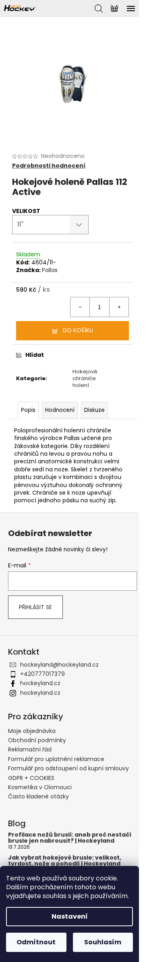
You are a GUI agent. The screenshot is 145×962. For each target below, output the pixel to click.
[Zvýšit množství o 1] (118, 307)
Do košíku (78, 330)
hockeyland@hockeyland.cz (59, 665)
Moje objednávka (32, 731)
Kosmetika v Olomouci (40, 787)
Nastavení (70, 916)
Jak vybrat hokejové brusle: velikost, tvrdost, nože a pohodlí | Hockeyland (64, 861)
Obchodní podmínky (37, 740)
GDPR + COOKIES (31, 778)
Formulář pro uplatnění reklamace (56, 759)
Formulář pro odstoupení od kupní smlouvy (68, 768)
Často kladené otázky (38, 796)
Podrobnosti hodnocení (48, 166)
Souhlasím (102, 942)
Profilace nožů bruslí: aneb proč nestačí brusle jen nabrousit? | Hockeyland (69, 838)
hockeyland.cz (40, 683)
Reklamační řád (30, 749)
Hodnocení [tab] (60, 410)
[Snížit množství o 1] (80, 307)
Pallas (50, 270)
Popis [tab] (28, 410)
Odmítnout (36, 942)
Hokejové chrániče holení (84, 378)
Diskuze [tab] (94, 410)
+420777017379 (42, 674)
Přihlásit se (35, 607)
